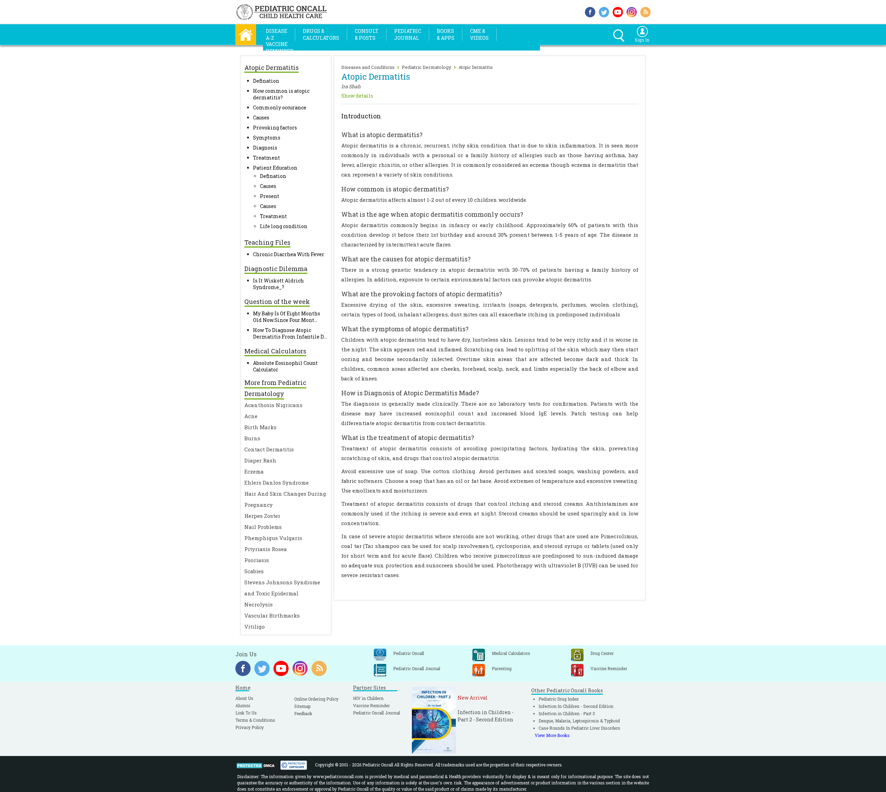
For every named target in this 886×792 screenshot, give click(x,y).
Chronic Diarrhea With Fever (288, 254)
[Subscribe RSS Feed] (645, 11)
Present (269, 196)
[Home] (246, 33)
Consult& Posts (367, 34)
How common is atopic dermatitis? (281, 94)
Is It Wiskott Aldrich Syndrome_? (278, 283)
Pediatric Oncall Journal (376, 713)
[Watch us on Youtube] (618, 11)
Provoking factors (275, 127)
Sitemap (302, 706)
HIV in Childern (368, 698)
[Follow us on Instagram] (631, 11)
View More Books (552, 735)
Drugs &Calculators (321, 34)
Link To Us (246, 713)
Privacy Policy (249, 727)
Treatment (266, 157)
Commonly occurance (279, 107)
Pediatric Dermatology (426, 67)
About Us (244, 698)
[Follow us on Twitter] (604, 11)
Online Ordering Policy (316, 699)
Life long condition (283, 226)
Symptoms (266, 137)
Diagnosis (265, 147)
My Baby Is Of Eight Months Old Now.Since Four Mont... (286, 316)
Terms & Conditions (255, 720)
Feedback (303, 713)
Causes (261, 117)
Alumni (242, 705)
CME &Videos (479, 34)
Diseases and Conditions (368, 67)
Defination (266, 81)
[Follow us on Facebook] (590, 11)
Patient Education (275, 167)
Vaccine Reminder (371, 705)
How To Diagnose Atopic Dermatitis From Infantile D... (290, 333)
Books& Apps (445, 34)
